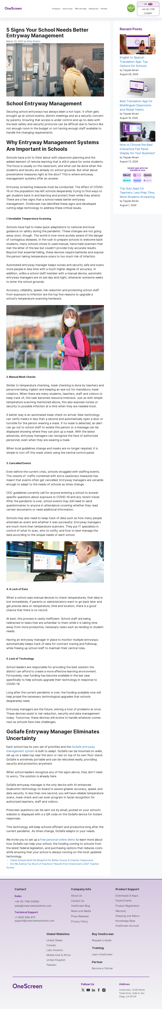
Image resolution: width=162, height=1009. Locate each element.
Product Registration (127, 905)
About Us (76, 895)
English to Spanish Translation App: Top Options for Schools (134, 61)
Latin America (55, 950)
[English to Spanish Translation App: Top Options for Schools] (137, 44)
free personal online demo (57, 839)
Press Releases (80, 916)
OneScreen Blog (80, 905)
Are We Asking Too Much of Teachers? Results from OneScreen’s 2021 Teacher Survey (52, 865)
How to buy (67, 8)
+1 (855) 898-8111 (25, 917)
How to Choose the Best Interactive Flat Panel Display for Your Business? (137, 149)
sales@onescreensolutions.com (33, 905)
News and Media (81, 911)
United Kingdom (56, 959)
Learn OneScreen (102, 954)
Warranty (120, 911)
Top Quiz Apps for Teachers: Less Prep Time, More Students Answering (137, 192)
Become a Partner (102, 968)
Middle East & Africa (59, 955)
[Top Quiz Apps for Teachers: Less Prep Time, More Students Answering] (137, 175)
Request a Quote (101, 940)
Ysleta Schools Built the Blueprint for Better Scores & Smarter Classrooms (51, 860)
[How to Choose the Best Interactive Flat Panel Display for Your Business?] (137, 132)
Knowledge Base (125, 920)
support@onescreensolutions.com (34, 920)
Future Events (123, 900)
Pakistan (51, 964)
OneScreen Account (127, 925)
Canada (51, 945)
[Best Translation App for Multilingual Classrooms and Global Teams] (137, 88)
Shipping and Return (127, 915)
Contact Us (77, 900)
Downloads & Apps (126, 895)
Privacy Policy (79, 921)
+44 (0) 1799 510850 (148, 11)
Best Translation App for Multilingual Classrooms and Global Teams (136, 105)
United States (54, 940)
